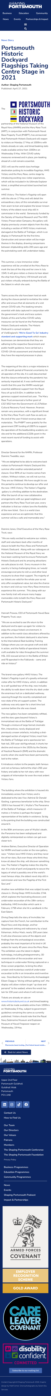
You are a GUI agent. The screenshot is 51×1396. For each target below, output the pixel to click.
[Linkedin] (4, 1104)
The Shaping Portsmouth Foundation (24, 1154)
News (6, 19)
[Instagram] (11, 1104)
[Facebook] (26, 1104)
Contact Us (10, 1112)
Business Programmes (16, 1167)
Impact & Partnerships (16, 1199)
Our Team (9, 1125)
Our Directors (11, 1130)
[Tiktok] (19, 1104)
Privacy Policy (10, 1159)
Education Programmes (16, 1172)
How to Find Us (12, 1117)
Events (17, 19)
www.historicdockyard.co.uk (15, 1001)
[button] (25, 24)
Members (9, 1144)
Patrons (8, 1140)
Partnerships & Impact (37, 19)
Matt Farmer (14, 1386)
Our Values (10, 1135)
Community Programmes (17, 1176)
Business (7, 13)
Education (24, 13)
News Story (7, 40)
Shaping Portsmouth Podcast (20, 1194)
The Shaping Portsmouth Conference (24, 1149)
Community (42, 13)
